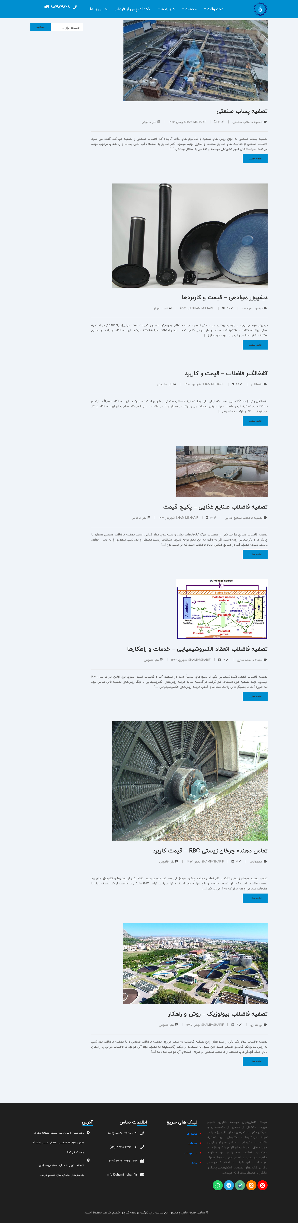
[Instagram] (262, 1185)
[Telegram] (229, 1185)
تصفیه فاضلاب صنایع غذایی (244, 517)
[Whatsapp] (218, 1185)
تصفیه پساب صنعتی (242, 111)
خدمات (191, 8)
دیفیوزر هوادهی (252, 308)
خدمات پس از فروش (132, 8)
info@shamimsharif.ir (122, 1174)
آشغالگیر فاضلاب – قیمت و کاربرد (226, 373)
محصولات (215, 8)
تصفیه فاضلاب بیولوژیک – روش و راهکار (218, 1014)
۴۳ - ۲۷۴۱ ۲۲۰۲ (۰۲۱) (123, 1160)
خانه (194, 1162)
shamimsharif (195, 121)
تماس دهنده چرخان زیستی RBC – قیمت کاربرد (210, 850)
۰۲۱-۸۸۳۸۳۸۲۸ (57, 6)
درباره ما (167, 8)
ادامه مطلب (255, 158)
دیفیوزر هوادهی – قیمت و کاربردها (225, 297)
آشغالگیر (257, 384)
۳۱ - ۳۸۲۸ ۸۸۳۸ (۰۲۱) (122, 1133)
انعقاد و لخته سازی (250, 659)
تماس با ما (99, 8)
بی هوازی (256, 1024)
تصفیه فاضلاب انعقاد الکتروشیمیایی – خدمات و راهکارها (197, 649)
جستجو (40, 27)
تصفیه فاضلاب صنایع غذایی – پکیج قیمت (215, 507)
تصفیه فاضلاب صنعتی (248, 121)
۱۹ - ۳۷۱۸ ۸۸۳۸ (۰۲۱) (123, 1147)
